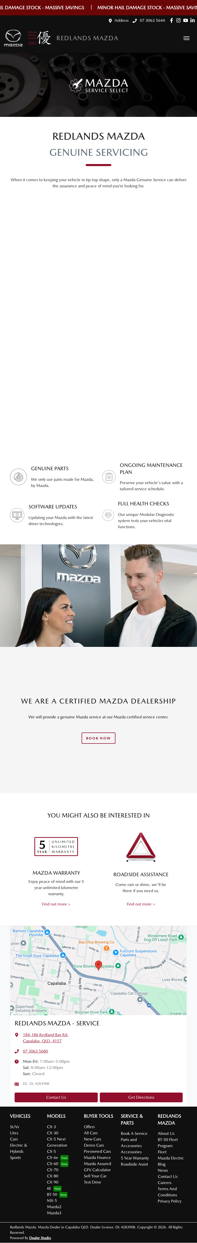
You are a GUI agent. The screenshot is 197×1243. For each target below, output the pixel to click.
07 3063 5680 (35, 1051)
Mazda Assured (97, 1163)
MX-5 (52, 1200)
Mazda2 (54, 1206)
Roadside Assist (134, 1164)
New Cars (92, 1139)
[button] (186, 38)
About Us (166, 1133)
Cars (14, 1139)
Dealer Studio (40, 1238)
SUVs (14, 1126)
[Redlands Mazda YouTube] (186, 20)
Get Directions (141, 1097)
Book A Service (134, 1133)
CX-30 (52, 1132)
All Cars (90, 1132)
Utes (14, 1132)
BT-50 (52, 1194)
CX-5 (51, 1151)
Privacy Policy (169, 1201)
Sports (15, 1157)
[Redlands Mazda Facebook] (172, 20)
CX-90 (52, 1182)
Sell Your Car (95, 1176)
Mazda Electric (171, 1158)
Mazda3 (54, 1212)
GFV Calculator (97, 1169)
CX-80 (52, 1176)
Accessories (131, 1151)
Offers (89, 1126)
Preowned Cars (97, 1151)
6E (49, 1188)
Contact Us (56, 1097)
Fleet (162, 1151)
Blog (161, 1164)
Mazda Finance (97, 1157)
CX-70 (52, 1169)
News (163, 1170)
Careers (164, 1182)
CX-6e (52, 1157)
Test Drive (92, 1182)
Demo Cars (94, 1145)
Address (121, 20)
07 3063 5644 (152, 20)
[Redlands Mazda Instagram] (179, 20)
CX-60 (52, 1163)
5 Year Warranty (135, 1158)
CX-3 (51, 1126)
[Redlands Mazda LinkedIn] (193, 20)
